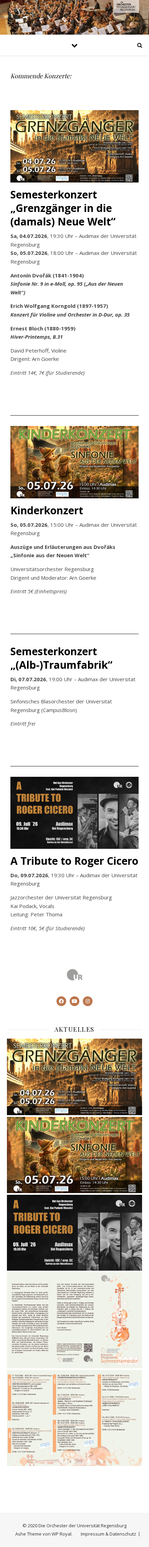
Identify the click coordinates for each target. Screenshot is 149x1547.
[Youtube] (74, 1001)
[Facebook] (61, 1001)
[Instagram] (88, 1001)
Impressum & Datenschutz (108, 1534)
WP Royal (61, 1534)
